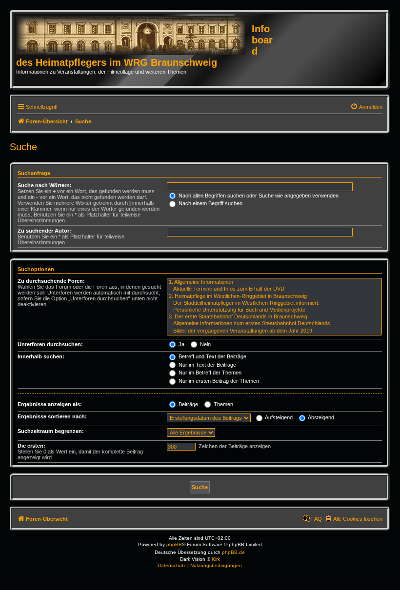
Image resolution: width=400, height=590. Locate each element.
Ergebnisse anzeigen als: (50, 404)
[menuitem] (366, 107)
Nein (205, 344)
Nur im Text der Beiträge (206, 365)
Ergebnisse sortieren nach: (52, 416)
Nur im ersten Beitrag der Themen (218, 381)
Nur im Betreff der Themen (209, 372)
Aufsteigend (278, 417)
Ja (180, 344)
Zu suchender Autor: (44, 231)
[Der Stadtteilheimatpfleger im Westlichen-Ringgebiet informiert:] (274, 303)
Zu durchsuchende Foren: (51, 281)
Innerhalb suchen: (41, 356)
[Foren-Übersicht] (134, 36)
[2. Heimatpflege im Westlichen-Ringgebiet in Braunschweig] (274, 296)
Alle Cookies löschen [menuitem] (357, 519)
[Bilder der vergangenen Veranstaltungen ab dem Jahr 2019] (274, 331)
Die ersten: (31, 446)
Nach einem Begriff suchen (209, 203)
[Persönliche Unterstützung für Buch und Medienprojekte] (274, 310)
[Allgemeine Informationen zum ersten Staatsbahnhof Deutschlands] (274, 323)
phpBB (174, 544)
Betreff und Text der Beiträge (211, 356)
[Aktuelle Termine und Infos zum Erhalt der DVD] (274, 289)
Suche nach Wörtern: (45, 185)
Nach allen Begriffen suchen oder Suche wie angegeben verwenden (258, 195)
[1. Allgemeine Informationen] (274, 282)
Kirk (216, 559)
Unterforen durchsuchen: (50, 344)
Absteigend (320, 417)
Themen (222, 404)
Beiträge (187, 404)
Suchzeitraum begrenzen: (51, 431)
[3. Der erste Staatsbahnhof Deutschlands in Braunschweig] (274, 317)
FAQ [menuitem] (316, 519)
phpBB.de (233, 552)
